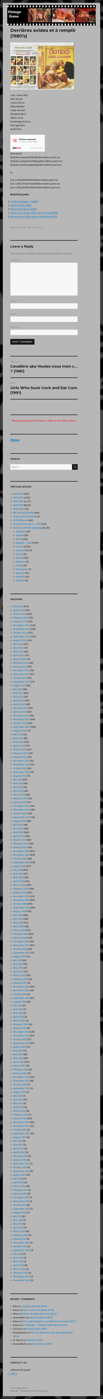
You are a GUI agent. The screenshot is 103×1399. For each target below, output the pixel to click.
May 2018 (18, 922)
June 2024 (18, 647)
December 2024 (21, 625)
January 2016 (20, 1028)
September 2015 (21, 1043)
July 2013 (17, 1141)
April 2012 (18, 1182)
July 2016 (17, 1005)
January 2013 (20, 1159)
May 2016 (18, 1013)
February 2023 (20, 708)
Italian (19, 558)
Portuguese (22, 569)
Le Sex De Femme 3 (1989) (24, 201)
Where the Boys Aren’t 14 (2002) (40, 1313)
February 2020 (20, 843)
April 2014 (18, 1107)
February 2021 (20, 798)
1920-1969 (18, 494)
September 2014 (21, 1088)
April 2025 (18, 610)
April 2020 (19, 836)
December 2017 (21, 941)
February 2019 (20, 888)
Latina (19, 565)
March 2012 (19, 1186)
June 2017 (18, 964)
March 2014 (19, 1111)
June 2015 (18, 1054)
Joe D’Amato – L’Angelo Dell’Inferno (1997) (44, 1325)
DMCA (13, 1373)
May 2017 (18, 967)
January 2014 (20, 1118)
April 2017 (18, 971)
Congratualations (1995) (34, 1306)
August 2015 (19, 1047)
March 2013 (19, 1152)
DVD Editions (20, 520)
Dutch (19, 539)
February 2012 (20, 1190)
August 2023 (19, 685)
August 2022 (19, 730)
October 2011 (19, 1205)
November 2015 (21, 1035)
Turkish (20, 580)
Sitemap (14, 1391)
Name (14, 301)
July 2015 (17, 1050)
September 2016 (21, 998)
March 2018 (19, 930)
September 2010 (21, 1250)
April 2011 (18, 1227)
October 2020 (20, 813)
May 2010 (18, 1261)
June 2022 (18, 738)
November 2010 (21, 1242)
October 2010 (20, 1246)
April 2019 (18, 881)
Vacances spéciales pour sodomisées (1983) (33, 216)
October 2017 (20, 949)
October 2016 (20, 994)
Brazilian (21, 531)
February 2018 (20, 934)
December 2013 (21, 1122)
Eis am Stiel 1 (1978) (41, 1344)
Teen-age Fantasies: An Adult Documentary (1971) (49, 1321)
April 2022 (18, 745)
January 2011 (19, 1239)
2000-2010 (18, 509)
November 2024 (21, 629)
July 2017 (17, 960)
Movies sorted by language (27, 527)
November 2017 (21, 945)
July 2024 (18, 644)
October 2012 (20, 1167)
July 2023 (18, 689)
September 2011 (21, 1208)
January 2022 (20, 757)
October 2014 (20, 1084)
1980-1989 (31, 227)
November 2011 (21, 1201)
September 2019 (21, 862)
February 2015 (20, 1069)
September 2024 (21, 636)
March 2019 (19, 885)
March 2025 (19, 614)
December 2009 (21, 1276)
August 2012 (19, 1175)
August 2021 (19, 775)
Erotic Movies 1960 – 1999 (27, 524)
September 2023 (21, 681)
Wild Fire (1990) (34, 1340)
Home (15, 440)
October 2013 (20, 1129)
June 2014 (18, 1099)
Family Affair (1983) (36, 1328)
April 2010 (18, 1265)
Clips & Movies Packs (24, 516)
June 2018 (18, 919)
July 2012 (17, 1178)
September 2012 (21, 1171)
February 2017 (20, 979)
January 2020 (20, 847)
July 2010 (17, 1254)
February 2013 (20, 1156)
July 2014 (17, 1095)
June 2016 (18, 1009)
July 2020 (18, 824)
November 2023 (21, 674)
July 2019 (17, 870)
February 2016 (20, 1024)
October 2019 (20, 858)
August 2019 (19, 866)
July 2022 (18, 734)
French (40, 227)
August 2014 (19, 1092)
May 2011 (17, 1223)
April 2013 (18, 1148)
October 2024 (20, 632)
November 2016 (21, 990)
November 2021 (21, 764)
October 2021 (20, 768)
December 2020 (21, 806)
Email (14, 314)
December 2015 (21, 1031)
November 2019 (21, 855)
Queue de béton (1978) (41, 1317)
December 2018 (21, 896)
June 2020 (18, 828)
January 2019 (20, 892)
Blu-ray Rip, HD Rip (23, 512)
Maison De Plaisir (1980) (23, 209)
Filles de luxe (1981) (20, 205)
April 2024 (18, 655)
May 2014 (18, 1103)
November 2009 (21, 1280)
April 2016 (18, 1016)
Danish (19, 535)
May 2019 (18, 877)
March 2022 (19, 749)
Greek (19, 554)
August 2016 (19, 1001)
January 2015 (19, 1073)
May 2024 (18, 651)
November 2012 (21, 1163)
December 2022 (21, 715)
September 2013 (21, 1133)
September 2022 (21, 727)
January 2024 (20, 666)
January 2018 (20, 937)
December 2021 (21, 760)
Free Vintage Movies (19, 1388)
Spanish (20, 573)
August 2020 (19, 821)
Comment (16, 260)
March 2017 (19, 975)
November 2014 (21, 1080)
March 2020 (19, 839)
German (20, 550)
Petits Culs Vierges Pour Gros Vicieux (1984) (34, 212)
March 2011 (19, 1231)
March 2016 (19, 1020)
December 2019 (21, 851)
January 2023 (20, 711)
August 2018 (19, 911)
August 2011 (19, 1212)
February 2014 (20, 1114)
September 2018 (21, 907)
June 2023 (18, 693)
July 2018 (17, 915)
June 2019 (18, 873)
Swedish (20, 576)
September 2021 (21, 772)
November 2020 (21, 809)
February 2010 (20, 1272)
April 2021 (18, 791)
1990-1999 (18, 505)
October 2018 (20, 903)
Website (14, 327)
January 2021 (20, 802)
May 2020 (18, 832)
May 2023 (18, 696)
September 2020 (21, 817)
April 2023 (18, 700)
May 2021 (18, 787)
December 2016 (21, 986)
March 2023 (19, 704)
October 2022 (20, 723)
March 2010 (19, 1269)
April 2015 (18, 1062)
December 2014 (21, 1077)
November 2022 (21, 719)
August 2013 (19, 1137)
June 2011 (18, 1220)
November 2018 (21, 900)
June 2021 (18, 783)
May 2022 (18, 742)
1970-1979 (18, 497)
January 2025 (20, 621)
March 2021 (19, 794)
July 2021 (17, 779)
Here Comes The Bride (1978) (38, 1310)
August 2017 (19, 956)
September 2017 (21, 952)
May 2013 (18, 1144)
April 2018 (18, 926)
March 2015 (19, 1065)
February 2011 (20, 1235)
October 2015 (20, 1039)
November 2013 (21, 1126)
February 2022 (20, 753)
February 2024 (20, 663)
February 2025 (20, 617)
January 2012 (20, 1193)
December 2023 (21, 670)
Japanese (20, 561)
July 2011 (17, 1216)
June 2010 (18, 1257)
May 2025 (18, 606)
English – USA (23, 542)
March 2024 (19, 659)
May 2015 (18, 1058)
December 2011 (21, 1197)
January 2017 (19, 983)
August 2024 (19, 640)
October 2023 (20, 678)
